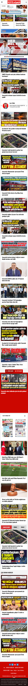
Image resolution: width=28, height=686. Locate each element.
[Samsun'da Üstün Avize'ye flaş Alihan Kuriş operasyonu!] (14, 184)
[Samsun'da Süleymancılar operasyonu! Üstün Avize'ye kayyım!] (14, 162)
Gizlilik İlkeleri (13, 673)
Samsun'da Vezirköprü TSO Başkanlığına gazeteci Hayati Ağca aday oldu (12, 301)
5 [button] (9, 56)
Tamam (25, 684)
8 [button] (13, 56)
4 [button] (8, 56)
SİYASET (22, 527)
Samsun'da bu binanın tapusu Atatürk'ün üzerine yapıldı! (14, 237)
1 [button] (4, 56)
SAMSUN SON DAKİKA (19, 667)
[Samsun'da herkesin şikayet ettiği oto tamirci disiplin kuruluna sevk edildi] (14, 248)
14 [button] (20, 56)
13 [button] (19, 56)
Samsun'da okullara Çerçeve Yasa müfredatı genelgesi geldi (13, 215)
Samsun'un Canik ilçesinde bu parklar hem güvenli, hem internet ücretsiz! (12, 151)
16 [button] (23, 56)
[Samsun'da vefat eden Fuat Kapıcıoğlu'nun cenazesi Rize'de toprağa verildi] (14, 312)
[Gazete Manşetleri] (24, 416)
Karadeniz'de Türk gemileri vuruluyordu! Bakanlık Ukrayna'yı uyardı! (14, 129)
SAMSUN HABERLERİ (10, 667)
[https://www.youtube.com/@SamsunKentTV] (15, 665)
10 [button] (15, 56)
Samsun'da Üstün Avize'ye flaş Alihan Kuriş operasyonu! (12, 194)
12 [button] (18, 56)
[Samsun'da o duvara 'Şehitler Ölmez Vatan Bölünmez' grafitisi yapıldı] (14, 355)
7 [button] (12, 56)
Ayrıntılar (20, 684)
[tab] (9, 371)
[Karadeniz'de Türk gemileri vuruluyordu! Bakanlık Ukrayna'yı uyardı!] (14, 119)
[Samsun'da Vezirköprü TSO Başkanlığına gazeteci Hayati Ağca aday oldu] (14, 291)
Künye (11, 670)
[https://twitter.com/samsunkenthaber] (12, 665)
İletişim (15, 670)
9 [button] (14, 56)
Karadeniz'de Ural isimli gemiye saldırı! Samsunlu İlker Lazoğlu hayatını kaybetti (14, 344)
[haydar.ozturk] (17, 665)
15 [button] (22, 56)
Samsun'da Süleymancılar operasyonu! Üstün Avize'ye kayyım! (13, 172)
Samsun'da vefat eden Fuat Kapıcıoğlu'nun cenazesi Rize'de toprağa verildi (12, 322)
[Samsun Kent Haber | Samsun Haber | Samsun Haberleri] (14, 2)
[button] (26, 48)
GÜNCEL (15, 527)
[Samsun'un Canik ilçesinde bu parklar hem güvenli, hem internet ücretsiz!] (14, 141)
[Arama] (26, 2)
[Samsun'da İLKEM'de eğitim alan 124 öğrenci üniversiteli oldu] (14, 269)
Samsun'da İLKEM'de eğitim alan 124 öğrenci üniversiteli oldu (13, 279)
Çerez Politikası (21, 670)
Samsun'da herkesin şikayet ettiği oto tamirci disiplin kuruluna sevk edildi (13, 258)
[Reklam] (14, 46)
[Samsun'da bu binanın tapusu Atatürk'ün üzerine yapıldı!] (14, 226)
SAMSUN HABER (6, 527)
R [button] (7, 56)
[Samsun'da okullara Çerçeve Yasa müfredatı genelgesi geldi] (14, 205)
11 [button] (17, 56)
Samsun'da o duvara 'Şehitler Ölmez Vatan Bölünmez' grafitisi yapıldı (12, 365)
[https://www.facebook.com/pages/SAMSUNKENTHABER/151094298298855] (10, 665)
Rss (4, 667)
